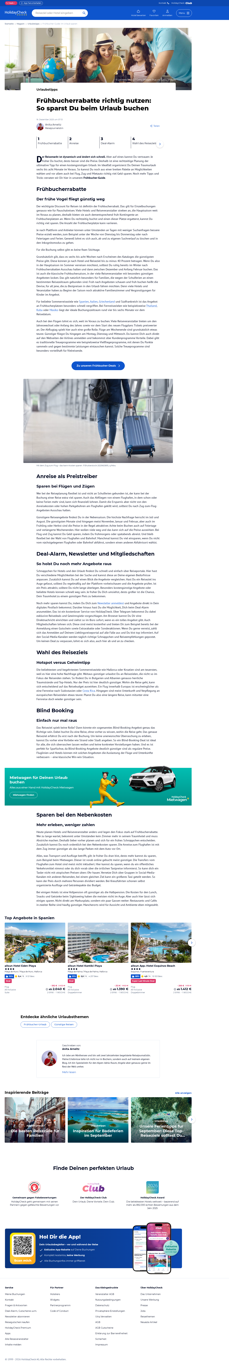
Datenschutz (102, 1305)
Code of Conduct (59, 1311)
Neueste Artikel (149, 1322)
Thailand (151, 306)
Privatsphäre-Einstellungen (110, 1311)
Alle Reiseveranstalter (17, 1339)
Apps (7, 1333)
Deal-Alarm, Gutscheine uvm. (21, 1311)
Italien (94, 301)
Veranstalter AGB (104, 1294)
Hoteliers (55, 1294)
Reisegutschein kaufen (17, 1322)
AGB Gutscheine (104, 1327)
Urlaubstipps (33, 24)
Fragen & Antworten (16, 1305)
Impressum (101, 1344)
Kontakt (162, 3)
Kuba (39, 310)
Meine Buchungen (15, 1294)
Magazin (20, 24)
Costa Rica (89, 690)
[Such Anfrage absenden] (84, 13)
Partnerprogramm (60, 1305)
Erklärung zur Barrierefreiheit (111, 1333)
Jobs (143, 1311)
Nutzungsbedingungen (108, 1299)
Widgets (55, 1299)
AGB (97, 1322)
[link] (138, 13)
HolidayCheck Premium (18, 1327)
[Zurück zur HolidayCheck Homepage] (16, 13)
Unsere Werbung (150, 1299)
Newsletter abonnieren (17, 1316)
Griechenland (107, 301)
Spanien (84, 301)
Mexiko (54, 310)
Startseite (9, 24)
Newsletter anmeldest (111, 603)
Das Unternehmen (151, 1294)
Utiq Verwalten (103, 1316)
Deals (10, 3)
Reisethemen (148, 1316)
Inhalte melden (13, 1344)
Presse (144, 1305)
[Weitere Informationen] (47, 989)
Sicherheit (100, 1339)
